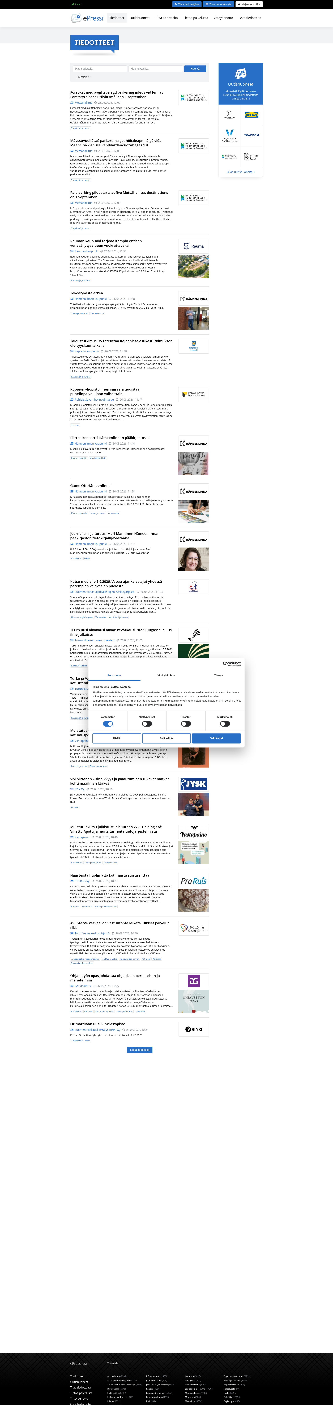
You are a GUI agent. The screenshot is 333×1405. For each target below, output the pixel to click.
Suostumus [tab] (115, 675)
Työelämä (140, 1011)
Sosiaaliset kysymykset (82, 962)
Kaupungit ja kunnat (80, 280)
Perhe (230, 1392)
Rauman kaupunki (86, 251)
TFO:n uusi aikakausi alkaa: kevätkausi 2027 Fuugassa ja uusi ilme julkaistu (121, 632)
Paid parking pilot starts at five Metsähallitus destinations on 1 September (119, 194)
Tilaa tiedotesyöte (188, 4)
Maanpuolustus (196, 1392)
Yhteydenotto (223, 18)
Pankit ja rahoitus (235, 1380)
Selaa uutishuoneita (240, 172)
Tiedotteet (116, 18)
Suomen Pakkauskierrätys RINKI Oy (97, 1030)
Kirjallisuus (76, 558)
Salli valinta (166, 738)
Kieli (151, 1401)
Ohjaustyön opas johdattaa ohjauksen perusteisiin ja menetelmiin (115, 978)
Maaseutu (193, 1397)
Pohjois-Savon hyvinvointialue (94, 399)
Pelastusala (231, 1388)
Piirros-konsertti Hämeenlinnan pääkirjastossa (110, 437)
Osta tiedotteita (250, 18)
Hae (193, 68)
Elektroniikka (116, 1392)
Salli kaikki (216, 738)
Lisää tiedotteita (140, 1049)
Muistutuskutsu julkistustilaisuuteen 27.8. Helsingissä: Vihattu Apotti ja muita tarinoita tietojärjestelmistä (116, 829)
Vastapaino (81, 741)
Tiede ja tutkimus (79, 313)
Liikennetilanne (195, 1384)
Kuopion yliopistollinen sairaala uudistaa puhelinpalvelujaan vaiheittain (105, 391)
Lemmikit (193, 1376)
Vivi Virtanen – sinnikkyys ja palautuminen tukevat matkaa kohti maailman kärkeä (120, 781)
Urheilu (74, 807)
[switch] (147, 724)
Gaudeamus (82, 986)
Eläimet (113, 1401)
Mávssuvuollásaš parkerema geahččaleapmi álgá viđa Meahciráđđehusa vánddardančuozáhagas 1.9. (115, 142)
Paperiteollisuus (234, 1384)
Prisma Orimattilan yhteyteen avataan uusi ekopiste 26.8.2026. (106, 1035)
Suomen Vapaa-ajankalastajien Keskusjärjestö (104, 592)
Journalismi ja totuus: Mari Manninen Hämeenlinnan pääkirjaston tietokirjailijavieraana (115, 535)
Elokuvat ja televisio (120, 1397)
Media (87, 558)
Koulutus (88, 1011)
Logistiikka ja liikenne (199, 1388)
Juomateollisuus (156, 1380)
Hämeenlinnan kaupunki (90, 299)
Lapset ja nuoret (97, 513)
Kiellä (116, 738)
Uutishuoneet (140, 18)
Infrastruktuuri (156, 1376)
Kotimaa (75, 906)
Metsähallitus (83, 103)
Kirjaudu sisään (250, 4)
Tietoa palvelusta (195, 18)
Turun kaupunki (84, 689)
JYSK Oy (79, 789)
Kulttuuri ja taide (79, 458)
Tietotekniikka (97, 313)
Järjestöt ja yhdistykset (82, 617)
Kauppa (153, 1388)
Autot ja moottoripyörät (122, 1380)
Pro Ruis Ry (81, 881)
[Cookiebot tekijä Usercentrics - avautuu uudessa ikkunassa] (225, 664)
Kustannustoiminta (104, 1011)
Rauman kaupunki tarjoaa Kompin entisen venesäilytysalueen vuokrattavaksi (106, 243)
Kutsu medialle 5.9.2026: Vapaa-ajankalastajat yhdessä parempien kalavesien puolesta (116, 583)
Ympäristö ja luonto (80, 128)
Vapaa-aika (113, 513)
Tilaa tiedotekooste (220, 4)
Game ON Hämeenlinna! (91, 485)
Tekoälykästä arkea (86, 293)
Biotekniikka (116, 1388)
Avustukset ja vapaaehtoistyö (85, 958)
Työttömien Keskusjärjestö (92, 933)
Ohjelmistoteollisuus (237, 1376)
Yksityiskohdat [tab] (166, 675)
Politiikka (156, 958)
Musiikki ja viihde (98, 458)
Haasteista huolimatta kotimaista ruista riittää (110, 875)
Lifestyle (193, 1380)
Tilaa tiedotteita (166, 18)
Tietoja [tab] (218, 675)
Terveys (75, 425)
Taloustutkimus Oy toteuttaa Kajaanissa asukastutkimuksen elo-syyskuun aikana (121, 343)
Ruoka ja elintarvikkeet (106, 906)
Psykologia (232, 1401)
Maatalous (87, 906)
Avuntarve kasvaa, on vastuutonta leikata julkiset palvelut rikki (119, 925)
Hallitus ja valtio (109, 958)
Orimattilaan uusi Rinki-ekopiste (97, 1024)
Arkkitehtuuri (117, 1376)
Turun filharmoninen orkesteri (94, 640)
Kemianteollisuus (157, 1397)
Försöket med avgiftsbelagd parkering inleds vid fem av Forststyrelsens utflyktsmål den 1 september (116, 94)
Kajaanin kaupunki (86, 351)
